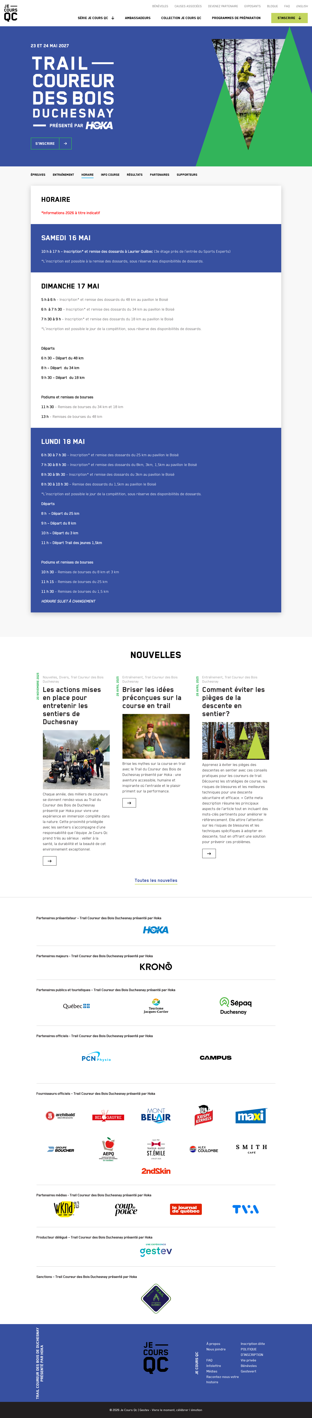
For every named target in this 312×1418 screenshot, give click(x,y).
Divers (64, 677)
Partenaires (159, 175)
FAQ (209, 1360)
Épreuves (38, 175)
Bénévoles (249, 1366)
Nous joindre (216, 1349)
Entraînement (63, 175)
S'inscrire (45, 143)
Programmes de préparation (236, 18)
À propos (213, 1343)
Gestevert (248, 1371)
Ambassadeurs (138, 18)
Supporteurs (187, 175)
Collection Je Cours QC (181, 18)
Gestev (144, 1410)
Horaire (88, 175)
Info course (110, 175)
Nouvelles (50, 677)
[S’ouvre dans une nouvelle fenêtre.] (156, 930)
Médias (212, 1371)
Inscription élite (253, 1343)
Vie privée (248, 1360)
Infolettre (214, 1366)
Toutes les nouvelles (156, 880)
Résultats (135, 175)
